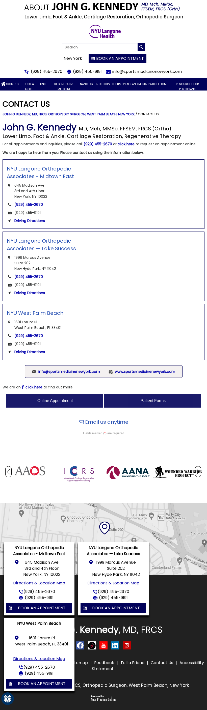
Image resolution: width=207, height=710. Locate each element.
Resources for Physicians (187, 86)
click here (126, 144)
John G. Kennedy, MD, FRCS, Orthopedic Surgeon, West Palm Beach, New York (69, 114)
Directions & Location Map (39, 583)
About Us (12, 84)
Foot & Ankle (29, 86)
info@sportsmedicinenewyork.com (147, 71)
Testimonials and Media (129, 84)
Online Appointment (55, 401)
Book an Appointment (120, 58)
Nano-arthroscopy (95, 84)
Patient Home (158, 84)
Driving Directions (29, 220)
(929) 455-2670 (46, 71)
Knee (43, 84)
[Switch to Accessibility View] (7, 698)
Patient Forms (153, 401)
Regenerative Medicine (64, 86)
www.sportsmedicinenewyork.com (145, 371)
